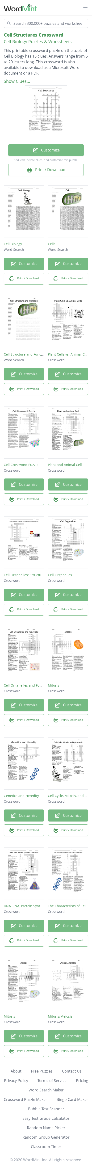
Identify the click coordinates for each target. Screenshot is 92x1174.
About (16, 1071)
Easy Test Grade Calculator (46, 1118)
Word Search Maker (46, 1090)
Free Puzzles (42, 1071)
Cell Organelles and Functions (27, 685)
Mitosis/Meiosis (60, 1016)
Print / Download (49, 169)
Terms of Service (52, 1080)
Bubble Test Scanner (46, 1108)
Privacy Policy (16, 1080)
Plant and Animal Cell (65, 464)
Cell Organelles (60, 575)
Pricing (82, 1080)
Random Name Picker (46, 1127)
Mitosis (53, 685)
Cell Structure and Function (25, 354)
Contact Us (72, 1071)
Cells (51, 244)
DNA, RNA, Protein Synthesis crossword (35, 906)
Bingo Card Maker (72, 1099)
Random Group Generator (46, 1137)
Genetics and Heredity (21, 795)
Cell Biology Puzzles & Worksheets (38, 41)
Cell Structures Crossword (33, 35)
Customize (50, 150)
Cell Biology (13, 244)
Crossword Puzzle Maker (25, 1099)
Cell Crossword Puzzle (21, 464)
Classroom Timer (46, 1146)
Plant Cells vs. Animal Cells (69, 354)
